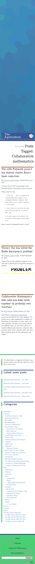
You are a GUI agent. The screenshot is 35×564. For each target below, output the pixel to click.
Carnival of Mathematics (17, 548)
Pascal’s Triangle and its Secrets (15, 452)
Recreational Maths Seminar (13, 459)
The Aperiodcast (12, 498)
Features (7, 472)
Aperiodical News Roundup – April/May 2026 (18, 393)
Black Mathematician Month (17, 483)
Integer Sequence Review (14, 433)
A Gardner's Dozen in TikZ (13, 416)
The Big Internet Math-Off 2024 (15, 519)
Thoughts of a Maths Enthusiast (15, 463)
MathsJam (8, 446)
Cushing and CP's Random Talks (17, 491)
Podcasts (17, 543)
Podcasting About (12, 495)
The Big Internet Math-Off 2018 (15, 515)
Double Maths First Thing (13, 435)
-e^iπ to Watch (11, 504)
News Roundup (11, 485)
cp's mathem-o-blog (11, 427)
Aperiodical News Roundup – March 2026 (16, 396)
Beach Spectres (11, 431)
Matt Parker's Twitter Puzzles (14, 450)
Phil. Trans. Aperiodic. (12, 455)
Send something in (17, 553)
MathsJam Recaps (12, 448)
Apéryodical (7, 412)
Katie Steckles (8, 311)
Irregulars (8, 442)
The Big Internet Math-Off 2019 (15, 517)
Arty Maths (8, 420)
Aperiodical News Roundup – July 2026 (16, 380)
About (17, 538)
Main (5, 467)
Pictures (6, 506)
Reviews (7, 500)
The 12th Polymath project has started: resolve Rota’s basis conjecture (16, 173)
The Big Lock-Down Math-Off (14, 521)
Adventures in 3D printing (15, 429)
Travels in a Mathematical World (15, 465)
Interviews (8, 474)
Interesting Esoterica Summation (15, 440)
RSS (31, 562)
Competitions (11, 478)
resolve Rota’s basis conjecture (22, 188)
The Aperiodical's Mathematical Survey (17, 461)
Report (6, 510)
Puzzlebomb (9, 457)
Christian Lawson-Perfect (11, 180)
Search (28, 558)
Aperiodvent (9, 470)
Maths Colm (9, 444)
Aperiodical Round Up (12, 418)
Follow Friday (9, 437)
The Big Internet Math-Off (12, 513)
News (6, 476)
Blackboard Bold (10, 422)
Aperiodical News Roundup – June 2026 (16, 383)
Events (9, 480)
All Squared (10, 489)
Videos (7, 502)
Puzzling (6, 508)
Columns (6, 414)
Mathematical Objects (13, 493)
